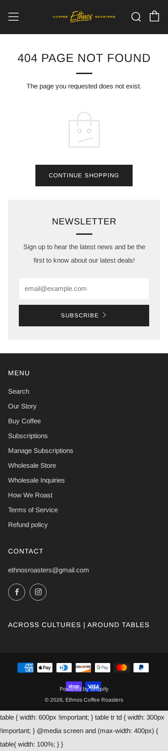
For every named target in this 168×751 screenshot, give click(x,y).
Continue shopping (84, 175)
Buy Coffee (24, 421)
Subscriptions (28, 435)
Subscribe (80, 315)
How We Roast (30, 495)
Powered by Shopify (84, 689)
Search (18, 391)
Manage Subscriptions (40, 450)
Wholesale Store (32, 465)
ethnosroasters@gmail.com (48, 570)
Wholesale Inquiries (36, 480)
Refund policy (28, 524)
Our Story (22, 406)
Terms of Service (33, 510)
